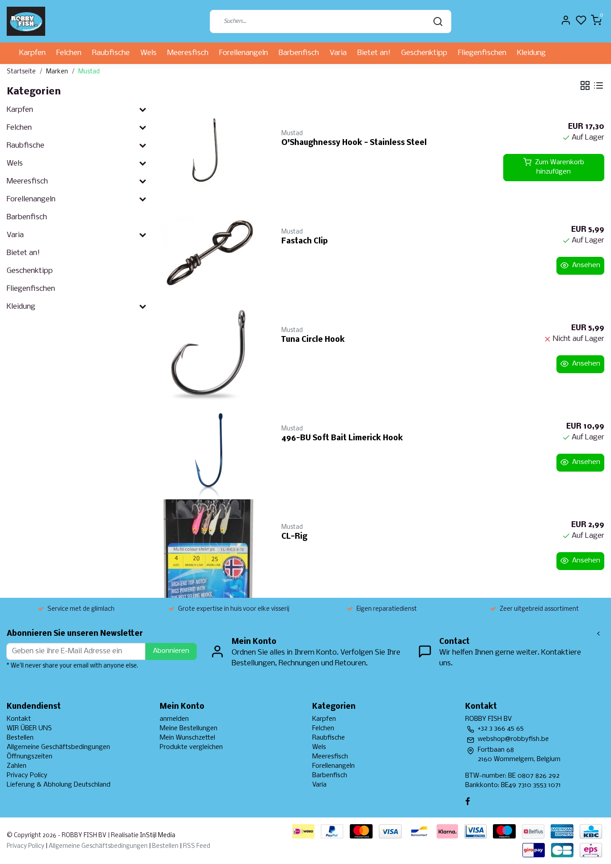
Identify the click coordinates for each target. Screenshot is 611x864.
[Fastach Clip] (210, 253)
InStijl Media (157, 835)
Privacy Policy (27, 775)
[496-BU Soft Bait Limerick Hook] (210, 450)
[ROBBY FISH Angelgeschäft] (26, 21)
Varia (338, 53)
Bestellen (20, 737)
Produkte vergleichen (191, 747)
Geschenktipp (424, 53)
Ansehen (586, 265)
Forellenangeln (243, 53)
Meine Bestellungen (188, 728)
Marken (57, 71)
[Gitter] (585, 85)
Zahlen (16, 766)
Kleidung (531, 53)
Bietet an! (373, 53)
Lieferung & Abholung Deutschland (58, 784)
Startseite (21, 71)
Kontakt (19, 719)
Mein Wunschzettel (187, 737)
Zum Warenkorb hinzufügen (559, 167)
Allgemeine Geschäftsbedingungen (58, 747)
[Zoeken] (438, 21)
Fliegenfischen (482, 53)
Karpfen (32, 53)
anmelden (174, 719)
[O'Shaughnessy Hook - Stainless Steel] (210, 155)
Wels (148, 53)
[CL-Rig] (210, 548)
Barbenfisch (299, 53)
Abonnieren (171, 651)
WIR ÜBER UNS (29, 728)
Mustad (89, 71)
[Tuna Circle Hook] (210, 351)
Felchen (68, 53)
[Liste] (598, 85)
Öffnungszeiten (29, 756)
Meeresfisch (187, 53)
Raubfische (111, 53)
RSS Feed (196, 846)
